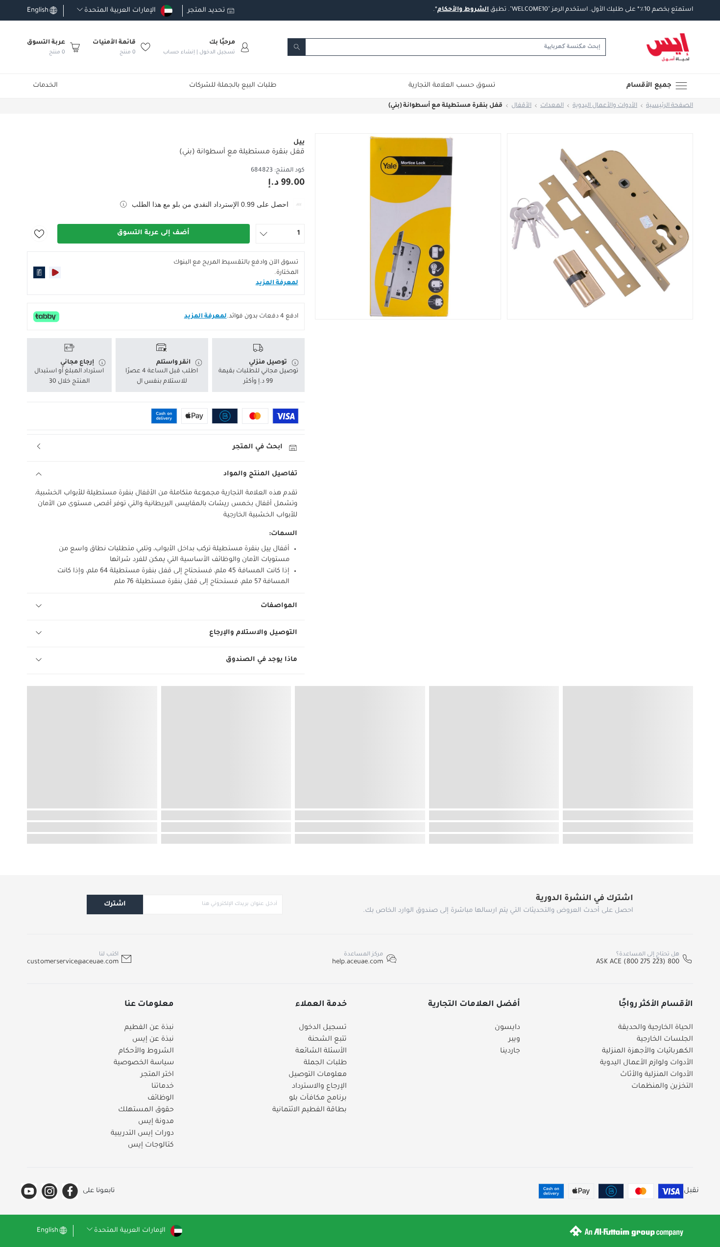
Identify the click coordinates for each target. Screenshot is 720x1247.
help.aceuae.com (357, 962)
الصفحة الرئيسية (669, 105)
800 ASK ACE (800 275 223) (637, 962)
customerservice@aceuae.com (73, 962)
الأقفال (521, 105)
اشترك (115, 904)
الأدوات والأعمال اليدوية (605, 105)
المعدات (552, 105)
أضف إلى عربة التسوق (153, 233)
